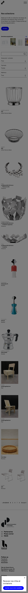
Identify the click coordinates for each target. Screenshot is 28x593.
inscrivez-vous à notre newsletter (13, 588)
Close (24, 577)
